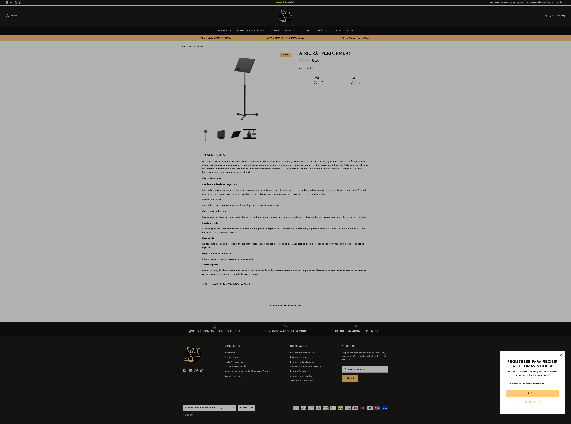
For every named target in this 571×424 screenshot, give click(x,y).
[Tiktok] (539, 402)
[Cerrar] (561, 354)
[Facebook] (526, 402)
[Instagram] (535, 402)
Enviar (532, 393)
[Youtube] (530, 402)
